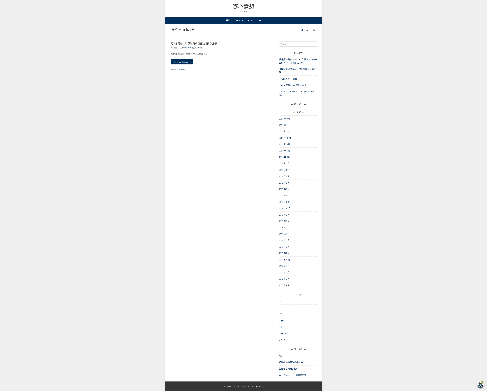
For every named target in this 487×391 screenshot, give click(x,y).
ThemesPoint (257, 386)
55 (280, 301)
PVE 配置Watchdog (288, 78)
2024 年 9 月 (284, 118)
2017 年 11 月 (284, 259)
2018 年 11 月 (284, 202)
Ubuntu (239, 20)
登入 (281, 355)
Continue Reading (181, 62)
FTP (281, 307)
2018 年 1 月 (284, 253)
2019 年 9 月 (284, 176)
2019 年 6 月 (284, 182)
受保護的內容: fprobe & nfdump (194, 43)
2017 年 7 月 (284, 272)
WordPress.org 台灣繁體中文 (292, 375)
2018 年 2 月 (284, 246)
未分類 (282, 339)
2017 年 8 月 (284, 266)
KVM (250, 20)
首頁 (228, 20)
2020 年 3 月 (284, 157)
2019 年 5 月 (284, 189)
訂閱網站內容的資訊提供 (291, 362)
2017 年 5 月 (284, 278)
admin (199, 48)
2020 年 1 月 (284, 163)
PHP (259, 20)
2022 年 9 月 (284, 144)
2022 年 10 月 (285, 138)
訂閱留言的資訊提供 (288, 368)
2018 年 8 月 (284, 221)
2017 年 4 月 (284, 285)
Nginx (281, 320)
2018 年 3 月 (284, 240)
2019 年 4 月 (284, 195)
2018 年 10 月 (285, 208)
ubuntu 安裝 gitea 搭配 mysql (292, 85)
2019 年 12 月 (285, 170)
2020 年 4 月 (284, 150)
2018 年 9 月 (284, 214)
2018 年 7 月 (284, 227)
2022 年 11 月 (285, 131)
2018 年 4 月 (284, 234)
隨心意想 (243, 6)
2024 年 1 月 (284, 125)
